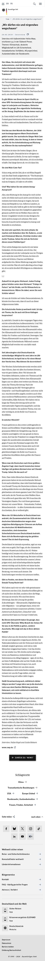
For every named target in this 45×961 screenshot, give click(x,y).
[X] (23, 828)
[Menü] (40, 4)
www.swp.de (7, 747)
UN (17, 47)
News (7, 19)
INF (19, 387)
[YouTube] (23, 836)
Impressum (6, 940)
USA (37, 492)
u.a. (12, 41)
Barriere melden (8, 947)
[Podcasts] (31, 836)
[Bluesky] (15, 828)
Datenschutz (6, 943)
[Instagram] (31, 828)
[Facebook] (7, 828)
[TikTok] (40, 828)
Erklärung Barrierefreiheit (11, 950)
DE (3, 3)
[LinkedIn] (15, 836)
